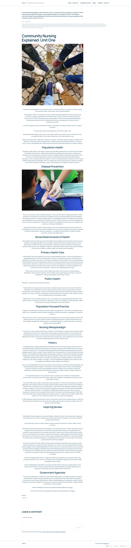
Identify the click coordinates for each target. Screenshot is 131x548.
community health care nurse (44, 23)
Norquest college (96, 25)
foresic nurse (94, 23)
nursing (25, 26)
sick (64, 26)
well (104, 26)
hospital (59, 25)
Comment (78, 527)
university (101, 26)
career (23, 23)
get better (103, 23)
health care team (44, 25)
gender (99, 23)
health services (51, 25)
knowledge (69, 25)
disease (64, 23)
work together (32, 27)
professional (43, 26)
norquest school (104, 25)
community (36, 23)
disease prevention (69, 23)
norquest (91, 25)
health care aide (37, 25)
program (47, 26)
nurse (23, 26)
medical (81, 25)
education (79, 23)
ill (61, 25)
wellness (27, 27)
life (75, 25)
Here (71, 487)
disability (60, 23)
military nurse (86, 25)
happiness (24, 25)
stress (85, 26)
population (34, 26)
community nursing (54, 23)
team (98, 26)
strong (87, 26)
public (50, 26)
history (56, 25)
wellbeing (24, 27)
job (66, 25)
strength (81, 26)
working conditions (39, 27)
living (79, 25)
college (32, 23)
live (76, 25)
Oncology (29, 26)
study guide (94, 26)
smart (66, 26)
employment (84, 23)
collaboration (27, 23)
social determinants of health (73, 26)
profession (38, 26)
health (27, 25)
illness (63, 25)
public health (54, 26)
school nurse (60, 26)
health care (31, 25)
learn (73, 25)
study (90, 26)
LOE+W (24, 3)
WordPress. (106, 543)
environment (89, 23)
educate (75, 23)
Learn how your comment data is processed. (54, 532)
